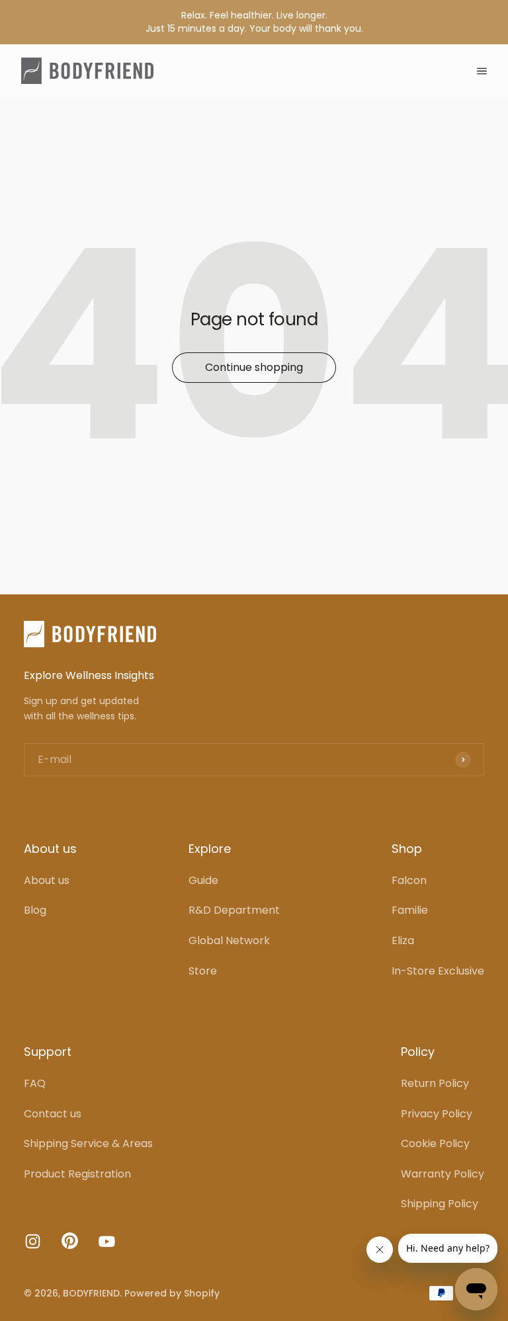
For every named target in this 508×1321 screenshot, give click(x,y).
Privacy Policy (436, 1113)
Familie (410, 910)
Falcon (409, 880)
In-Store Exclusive (438, 971)
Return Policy (435, 1083)
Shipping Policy (439, 1203)
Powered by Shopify (172, 1293)
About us (46, 880)
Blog (35, 910)
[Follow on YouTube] (107, 1241)
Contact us (52, 1113)
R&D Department (234, 910)
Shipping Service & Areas (88, 1143)
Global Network (229, 940)
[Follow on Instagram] (33, 1241)
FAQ (35, 1083)
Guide (203, 880)
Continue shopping (254, 367)
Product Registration (77, 1173)
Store (203, 971)
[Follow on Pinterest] (70, 1245)
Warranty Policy (442, 1173)
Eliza (403, 940)
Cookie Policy (435, 1143)
